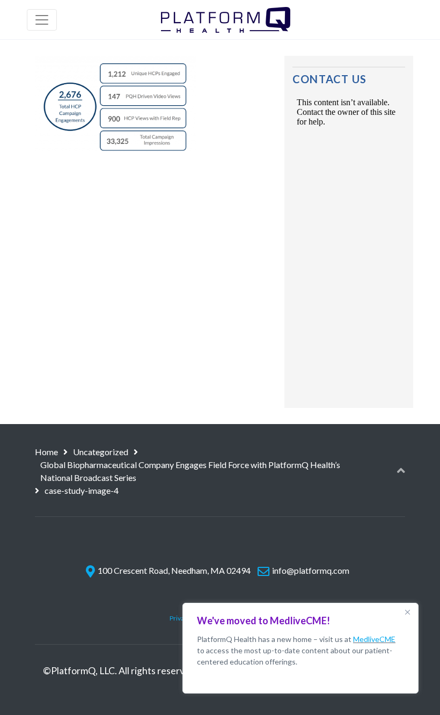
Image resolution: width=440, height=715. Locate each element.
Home (46, 452)
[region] (300, 648)
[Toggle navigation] (42, 20)
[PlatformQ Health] (225, 19)
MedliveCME (374, 639)
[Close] (407, 611)
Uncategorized (100, 452)
